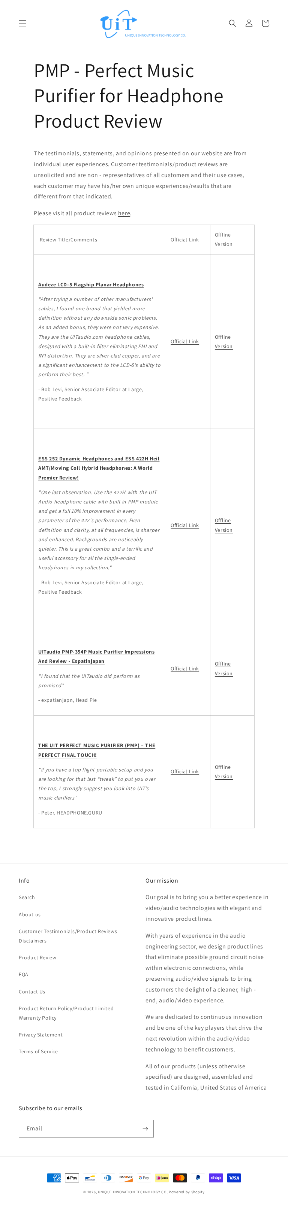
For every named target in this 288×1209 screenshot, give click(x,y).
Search (27, 897)
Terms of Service (38, 1051)
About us (30, 914)
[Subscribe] (145, 1129)
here (124, 213)
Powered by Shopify (187, 1192)
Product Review (37, 957)
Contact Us (32, 991)
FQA (23, 974)
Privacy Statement (41, 1034)
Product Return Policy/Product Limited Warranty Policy (66, 1013)
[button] (22, 23)
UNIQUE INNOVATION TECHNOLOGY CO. (133, 1192)
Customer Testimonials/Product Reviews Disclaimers (68, 936)
